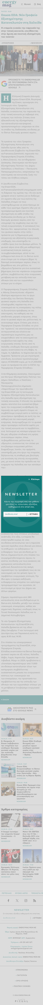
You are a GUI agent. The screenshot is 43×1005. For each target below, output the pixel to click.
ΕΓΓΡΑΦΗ (34, 514)
